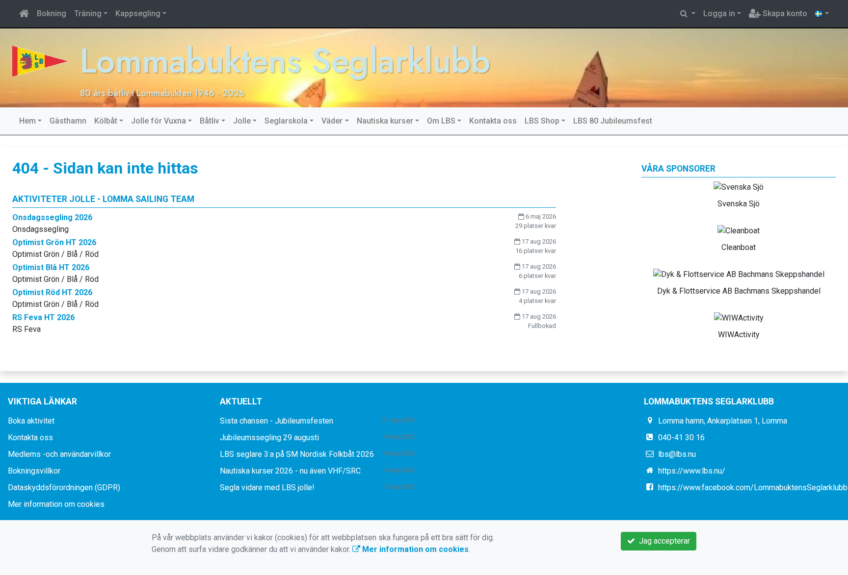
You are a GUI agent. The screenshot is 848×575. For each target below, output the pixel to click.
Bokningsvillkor (34, 470)
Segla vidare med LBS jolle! (267, 487)
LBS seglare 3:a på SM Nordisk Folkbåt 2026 (297, 454)
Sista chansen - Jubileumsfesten (276, 420)
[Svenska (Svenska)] (822, 14)
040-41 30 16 (681, 437)
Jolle (242, 120)
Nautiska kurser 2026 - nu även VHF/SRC (290, 470)
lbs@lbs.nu (677, 454)
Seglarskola (286, 120)
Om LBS (441, 120)
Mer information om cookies (56, 504)
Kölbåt (105, 120)
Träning (88, 13)
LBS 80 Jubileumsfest (612, 120)
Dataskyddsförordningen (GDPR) (64, 487)
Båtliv (209, 120)
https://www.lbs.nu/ (691, 470)
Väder (332, 120)
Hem (27, 120)
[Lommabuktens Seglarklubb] (40, 60)
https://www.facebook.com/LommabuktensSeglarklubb (753, 487)
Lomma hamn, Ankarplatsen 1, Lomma (722, 420)
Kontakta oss (493, 120)
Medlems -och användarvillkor (59, 454)
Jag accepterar (662, 541)
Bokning (51, 13)
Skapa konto (784, 13)
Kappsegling (137, 13)
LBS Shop (542, 120)
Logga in (719, 13)
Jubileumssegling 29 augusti (269, 437)
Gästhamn (68, 120)
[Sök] (687, 14)
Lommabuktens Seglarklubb (285, 60)
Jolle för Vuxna (158, 120)
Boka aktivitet (31, 420)
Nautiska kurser (385, 120)
